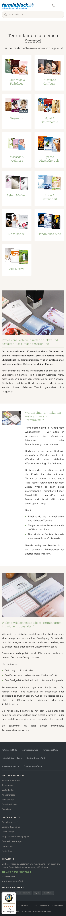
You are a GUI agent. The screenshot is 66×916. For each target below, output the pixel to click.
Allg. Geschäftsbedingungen (15, 836)
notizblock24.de (9, 749)
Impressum (7, 846)
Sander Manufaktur (33, 766)
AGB (35, 905)
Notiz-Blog (7, 851)
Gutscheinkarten (9, 804)
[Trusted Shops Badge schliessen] (13, 894)
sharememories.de (10, 766)
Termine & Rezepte (10, 780)
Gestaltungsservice (11, 822)
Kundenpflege (8, 794)
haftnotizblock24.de (36, 758)
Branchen (6, 809)
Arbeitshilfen (8, 799)
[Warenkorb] (53, 5)
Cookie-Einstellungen (12, 841)
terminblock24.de (30, 749)
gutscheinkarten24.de (12, 758)
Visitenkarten (8, 789)
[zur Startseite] (18, 5)
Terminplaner (8, 785)
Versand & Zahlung (11, 826)
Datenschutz (8, 831)
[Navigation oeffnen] (60, 5)
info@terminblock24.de (13, 881)
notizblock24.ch (50, 749)
